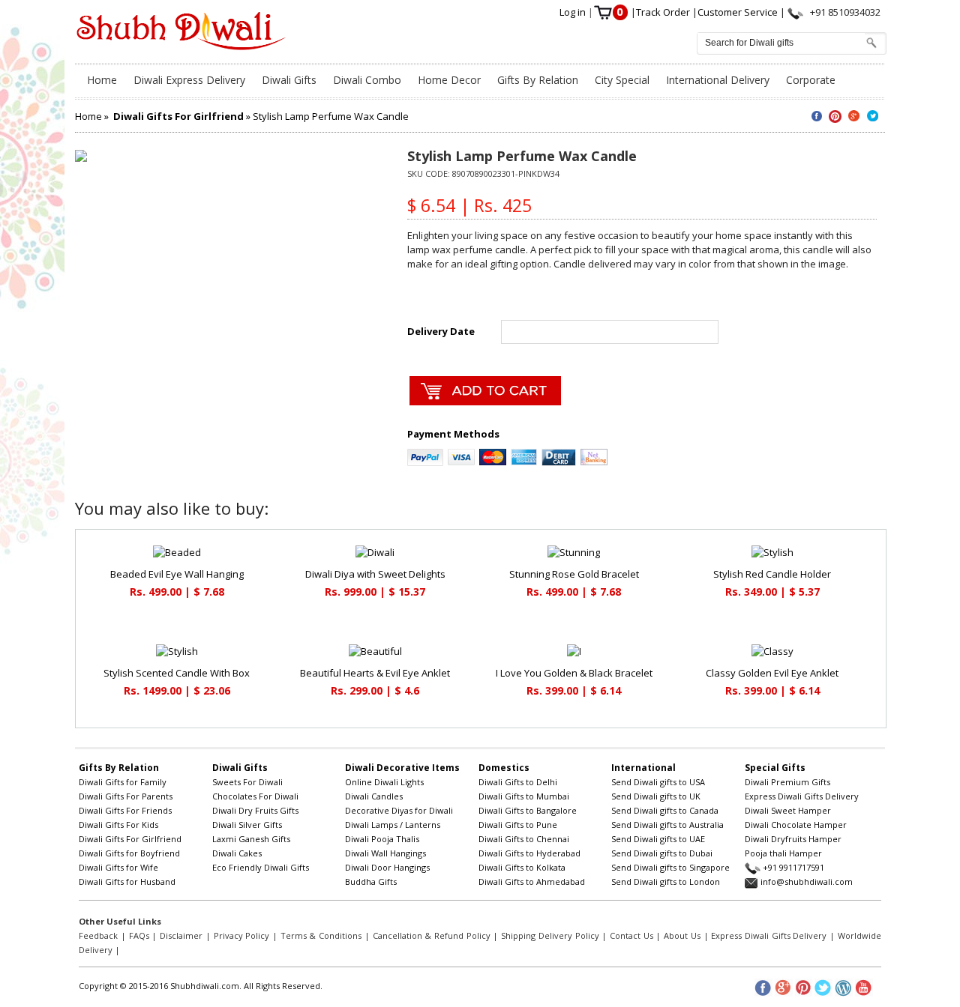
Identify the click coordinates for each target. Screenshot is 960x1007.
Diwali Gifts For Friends (125, 810)
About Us (682, 935)
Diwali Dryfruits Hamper (793, 838)
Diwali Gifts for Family (122, 781)
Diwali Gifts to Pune (517, 824)
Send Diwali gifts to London (665, 881)
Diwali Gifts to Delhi (517, 781)
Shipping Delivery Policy (549, 935)
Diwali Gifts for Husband (127, 881)
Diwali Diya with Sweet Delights (375, 574)
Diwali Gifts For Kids (118, 824)
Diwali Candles (374, 796)
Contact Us (631, 935)
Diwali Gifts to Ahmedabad (531, 881)
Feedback (98, 935)
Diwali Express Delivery (189, 80)
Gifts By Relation (537, 80)
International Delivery (718, 80)
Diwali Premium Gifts (787, 781)
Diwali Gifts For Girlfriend (130, 838)
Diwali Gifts (289, 80)
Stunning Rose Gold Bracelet (574, 574)
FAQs (139, 935)
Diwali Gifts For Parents (125, 796)
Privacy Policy (242, 935)
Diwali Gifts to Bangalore (527, 810)
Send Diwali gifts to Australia (667, 824)
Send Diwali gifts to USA (658, 781)
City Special (622, 80)
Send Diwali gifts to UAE (658, 838)
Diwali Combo (367, 80)
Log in (574, 12)
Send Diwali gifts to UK (655, 796)
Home (102, 80)
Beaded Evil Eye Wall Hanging (177, 574)
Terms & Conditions (321, 935)
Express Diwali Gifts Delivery (802, 796)
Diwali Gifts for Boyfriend (129, 853)
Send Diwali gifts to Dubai (661, 853)
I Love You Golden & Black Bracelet (574, 673)
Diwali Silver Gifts (247, 824)
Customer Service (739, 12)
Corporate (811, 80)
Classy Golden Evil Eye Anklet (772, 673)
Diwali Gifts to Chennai (523, 838)
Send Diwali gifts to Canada (664, 810)
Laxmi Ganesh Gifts (251, 838)
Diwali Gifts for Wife (118, 867)
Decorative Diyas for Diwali (399, 810)
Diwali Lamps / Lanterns (392, 824)
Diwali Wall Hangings (385, 853)
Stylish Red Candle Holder (772, 574)
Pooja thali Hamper (783, 853)
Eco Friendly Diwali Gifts (260, 867)
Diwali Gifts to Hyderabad (529, 853)
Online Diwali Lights (384, 781)
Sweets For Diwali (247, 781)
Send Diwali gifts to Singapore (670, 867)
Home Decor (449, 80)
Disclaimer (181, 935)
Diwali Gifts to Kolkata (522, 867)
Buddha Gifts (371, 881)
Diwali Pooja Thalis (382, 838)
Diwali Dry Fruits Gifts (255, 810)
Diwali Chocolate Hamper (796, 824)
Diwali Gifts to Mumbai (523, 796)
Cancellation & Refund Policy (431, 935)
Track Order (664, 12)
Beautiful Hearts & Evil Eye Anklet (375, 673)
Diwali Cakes (237, 853)
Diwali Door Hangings (387, 867)
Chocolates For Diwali (255, 796)
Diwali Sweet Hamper (788, 810)
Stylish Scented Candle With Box (177, 673)
